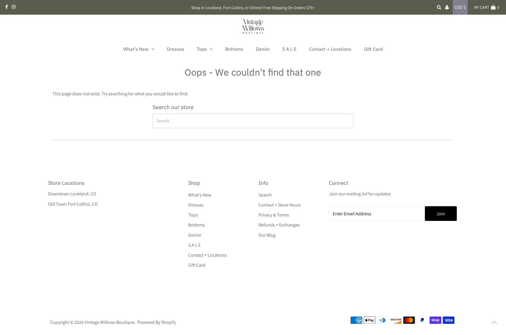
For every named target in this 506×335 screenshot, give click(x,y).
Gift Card (196, 265)
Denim (194, 235)
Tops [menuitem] (202, 49)
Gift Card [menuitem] (373, 49)
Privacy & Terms (274, 215)
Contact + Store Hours (280, 205)
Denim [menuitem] (263, 49)
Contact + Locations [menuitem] (330, 49)
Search (265, 195)
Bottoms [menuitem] (234, 49)
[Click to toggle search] (439, 7)
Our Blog (267, 235)
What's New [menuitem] (135, 49)
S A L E (194, 245)
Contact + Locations (207, 255)
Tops (193, 215)
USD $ (460, 7)
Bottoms (196, 225)
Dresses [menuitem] (175, 49)
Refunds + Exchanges (279, 225)
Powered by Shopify (156, 322)
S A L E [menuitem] (289, 49)
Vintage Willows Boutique (109, 322)
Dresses (196, 205)
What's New (199, 195)
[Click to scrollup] (494, 323)
